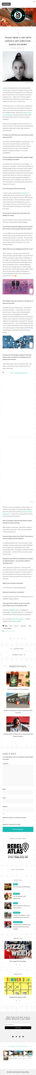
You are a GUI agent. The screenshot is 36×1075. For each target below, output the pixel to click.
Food (15, 903)
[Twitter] (16, 1036)
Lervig (4, 88)
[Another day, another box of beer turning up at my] (10, 1053)
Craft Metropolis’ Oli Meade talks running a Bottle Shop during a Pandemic (21, 927)
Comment (6, 763)
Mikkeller (25, 193)
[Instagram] (19, 1036)
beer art (16, 625)
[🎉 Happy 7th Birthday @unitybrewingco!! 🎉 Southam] (5, 1057)
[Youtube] (23, 1036)
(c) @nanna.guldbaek (29, 82)
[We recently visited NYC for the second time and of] (10, 1057)
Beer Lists (16, 893)
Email (4, 798)
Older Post (18, 648)
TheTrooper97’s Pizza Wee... (18, 961)
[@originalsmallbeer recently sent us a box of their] (30, 1053)
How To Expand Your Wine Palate (21, 886)
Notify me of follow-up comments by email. (14, 817)
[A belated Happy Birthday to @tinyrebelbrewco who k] (15, 1057)
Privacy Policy (24, 1072)
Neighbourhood (14, 610)
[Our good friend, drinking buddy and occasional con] (25, 1057)
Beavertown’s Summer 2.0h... (18, 997)
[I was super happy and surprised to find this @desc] (20, 1057)
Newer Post (17, 654)
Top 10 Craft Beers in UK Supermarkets (18, 689)
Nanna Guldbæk (7, 628)
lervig (29, 625)
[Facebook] (12, 1036)
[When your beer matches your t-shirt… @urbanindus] (30, 1057)
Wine (15, 884)
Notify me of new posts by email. (11, 824)
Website (5, 806)
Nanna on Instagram (18, 619)
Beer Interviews (17, 922)
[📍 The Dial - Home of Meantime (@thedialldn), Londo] (5, 1053)
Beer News (16, 912)
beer (11, 625)
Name (5, 789)
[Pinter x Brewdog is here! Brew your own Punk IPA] (25, 1053)
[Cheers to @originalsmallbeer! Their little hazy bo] (20, 1053)
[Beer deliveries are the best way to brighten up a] (15, 1053)
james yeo (23, 625)
